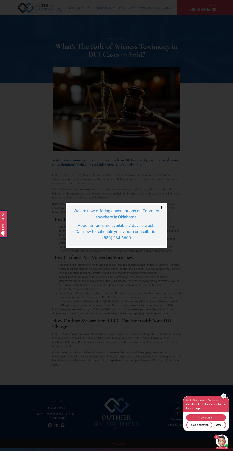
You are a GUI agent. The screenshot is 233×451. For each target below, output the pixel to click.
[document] (116, 225)
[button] (163, 207)
